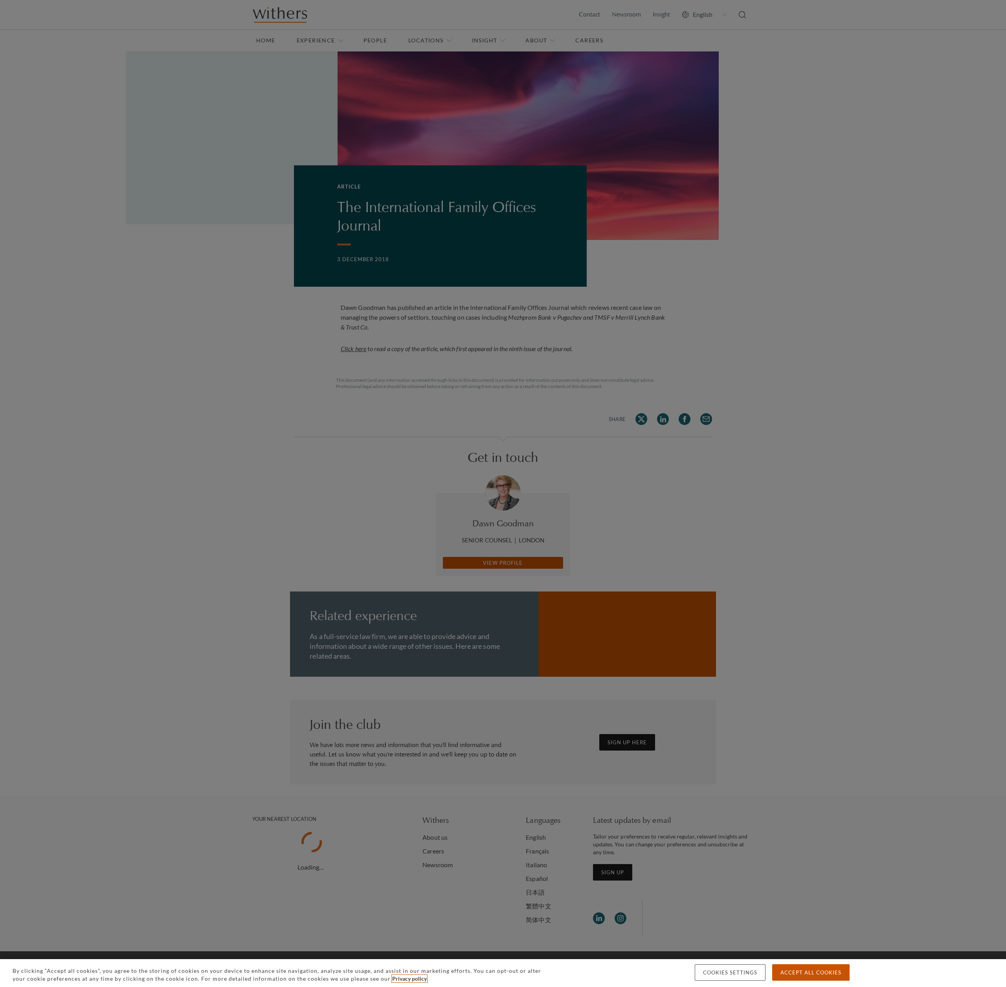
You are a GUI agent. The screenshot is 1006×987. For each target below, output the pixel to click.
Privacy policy (409, 978)
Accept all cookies (810, 972)
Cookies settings (730, 972)
